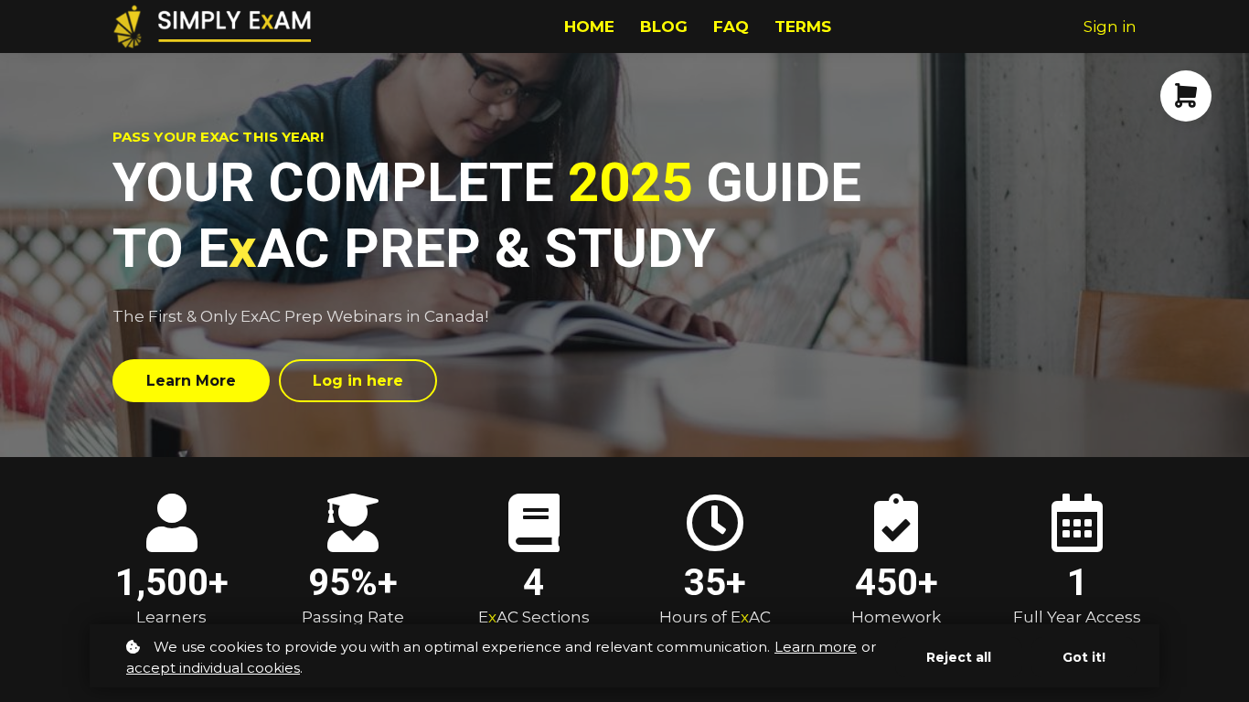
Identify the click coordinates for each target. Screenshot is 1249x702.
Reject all (958, 657)
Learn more (815, 646)
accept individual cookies (213, 667)
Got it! (1083, 657)
